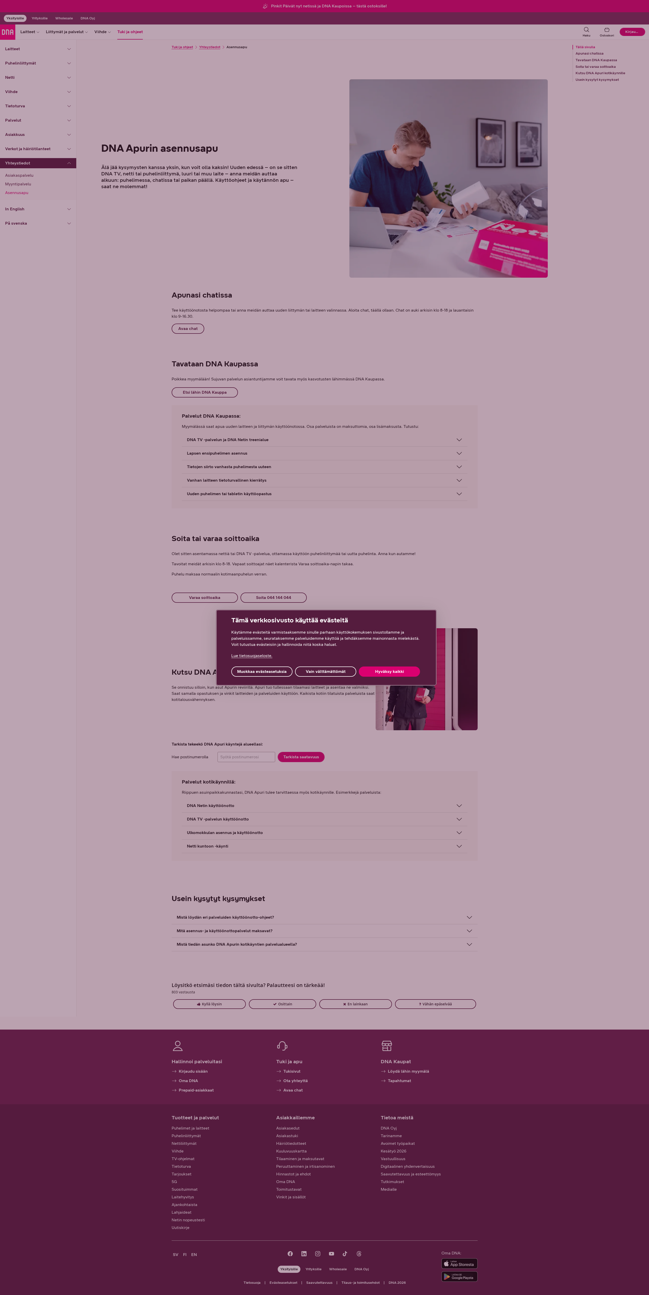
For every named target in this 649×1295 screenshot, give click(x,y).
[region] (326, 648)
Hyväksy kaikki (389, 671)
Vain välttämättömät (326, 671)
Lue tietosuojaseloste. (251, 655)
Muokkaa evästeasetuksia (262, 671)
